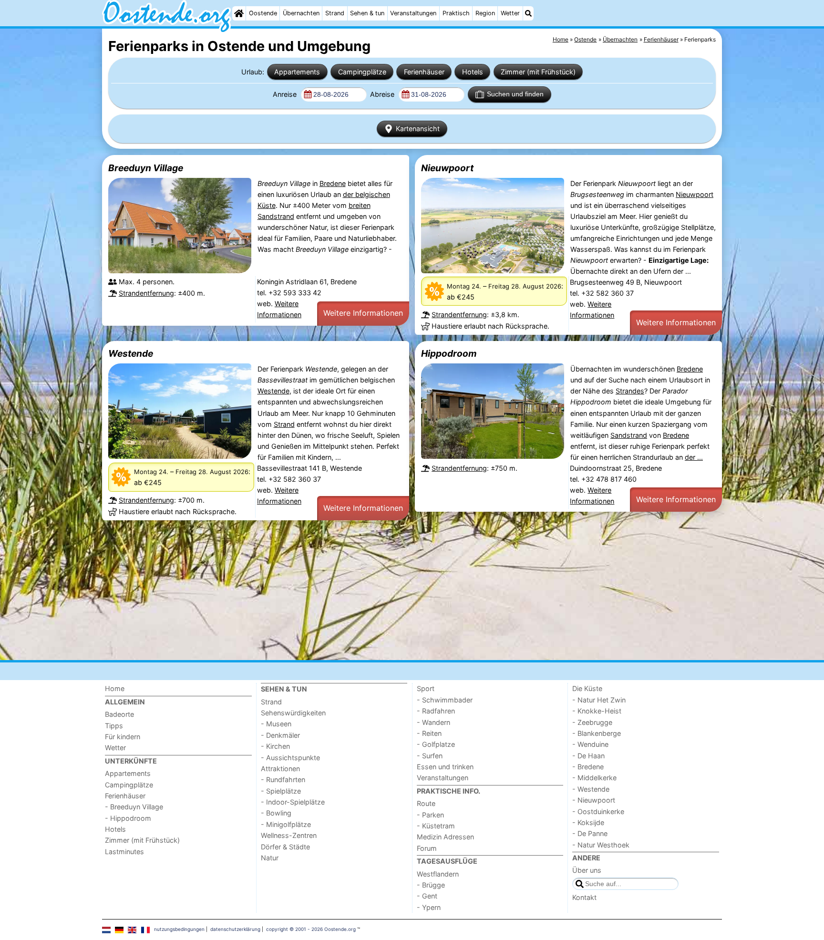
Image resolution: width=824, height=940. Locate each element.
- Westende (590, 789)
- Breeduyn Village (134, 807)
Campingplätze (362, 72)
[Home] (239, 13)
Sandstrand (628, 435)
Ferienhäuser (424, 72)
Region (485, 13)
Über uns (586, 870)
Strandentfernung (146, 293)
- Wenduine (590, 744)
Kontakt (584, 897)
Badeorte (119, 714)
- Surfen (430, 756)
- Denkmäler (280, 735)
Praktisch (456, 13)
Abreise (383, 94)
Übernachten (301, 13)
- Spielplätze (281, 791)
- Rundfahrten (283, 779)
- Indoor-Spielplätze (293, 802)
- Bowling (276, 813)
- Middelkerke (594, 778)
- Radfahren (436, 711)
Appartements (297, 72)
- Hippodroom (128, 818)
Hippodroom (449, 353)
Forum (427, 848)
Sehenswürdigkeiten (293, 713)
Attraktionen (280, 768)
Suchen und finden (515, 94)
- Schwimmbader (445, 700)
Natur (269, 858)
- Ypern (429, 907)
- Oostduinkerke (598, 811)
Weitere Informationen (363, 313)
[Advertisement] (388, 590)
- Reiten (429, 733)
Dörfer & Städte (285, 847)
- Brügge (431, 885)
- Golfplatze (436, 744)
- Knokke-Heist (596, 711)
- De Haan (588, 756)
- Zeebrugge (592, 722)
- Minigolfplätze (286, 824)
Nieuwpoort (447, 168)
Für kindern (122, 737)
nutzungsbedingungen (179, 929)
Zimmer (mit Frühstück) (538, 72)
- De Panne (590, 833)
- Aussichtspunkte (290, 758)
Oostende (263, 13)
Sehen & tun (367, 13)
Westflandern (438, 874)
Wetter (510, 13)
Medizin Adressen (445, 837)
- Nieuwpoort (593, 800)
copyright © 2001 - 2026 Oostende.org (311, 929)
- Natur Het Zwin (599, 700)
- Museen (276, 724)
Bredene (332, 183)
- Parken (430, 815)
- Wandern (433, 722)
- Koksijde (588, 822)
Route (426, 803)
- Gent (427, 896)
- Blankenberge (596, 733)
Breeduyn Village (145, 168)
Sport (425, 688)
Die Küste (587, 688)
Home (114, 688)
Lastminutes (124, 851)
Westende (130, 353)
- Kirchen (275, 746)
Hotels (472, 72)
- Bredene (588, 767)
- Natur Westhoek (600, 845)
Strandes (630, 391)
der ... (694, 457)
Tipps (114, 726)
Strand (334, 13)
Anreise (286, 94)
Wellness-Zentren (289, 835)
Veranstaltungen (413, 13)
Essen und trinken (445, 767)
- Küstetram (436, 826)
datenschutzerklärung (235, 929)
